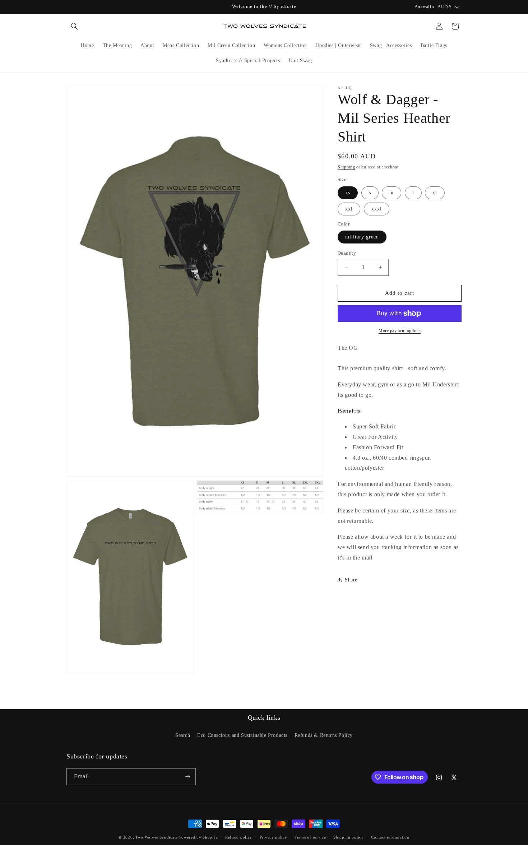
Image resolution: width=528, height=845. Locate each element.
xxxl (376, 209)
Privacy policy (273, 837)
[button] (74, 26)
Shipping (346, 167)
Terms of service (310, 837)
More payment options (400, 330)
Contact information (390, 837)
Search (182, 735)
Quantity (347, 253)
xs (347, 192)
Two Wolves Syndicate (156, 837)
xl (434, 192)
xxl (349, 209)
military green (362, 237)
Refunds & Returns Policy (324, 735)
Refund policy (238, 837)
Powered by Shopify (198, 837)
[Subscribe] (187, 776)
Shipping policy (348, 837)
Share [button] (351, 579)
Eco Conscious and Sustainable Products (242, 735)
